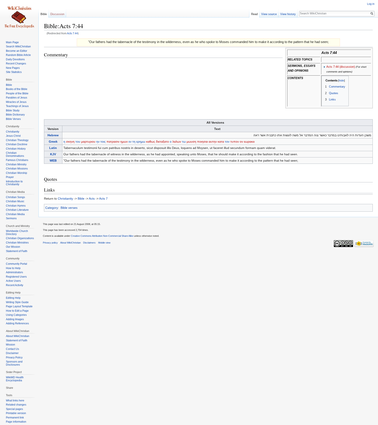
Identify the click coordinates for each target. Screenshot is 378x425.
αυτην (213, 141)
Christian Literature (17, 209)
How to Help (13, 268)
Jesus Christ (13, 135)
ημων (124, 141)
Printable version (16, 413)
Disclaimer (12, 353)
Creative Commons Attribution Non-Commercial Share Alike (102, 236)
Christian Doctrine (16, 144)
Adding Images (15, 319)
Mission (10, 344)
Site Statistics (14, 72)
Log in (370, 3)
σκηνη (70, 141)
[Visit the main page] (19, 17)
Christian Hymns (16, 205)
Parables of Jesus (16, 97)
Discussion (57, 14)
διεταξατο (162, 141)
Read (254, 14)
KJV (53, 154)
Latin (53, 148)
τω (184, 141)
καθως (150, 141)
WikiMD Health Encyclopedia (15, 379)
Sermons (11, 218)
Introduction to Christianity (14, 183)
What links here (15, 400)
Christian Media (15, 214)
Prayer (10, 177)
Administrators (14, 272)
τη (133, 141)
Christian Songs (15, 197)
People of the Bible (17, 93)
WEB (53, 160)
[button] (326, 80)
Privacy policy (50, 242)
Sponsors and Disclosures (14, 363)
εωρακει (249, 141)
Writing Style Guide (17, 302)
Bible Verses (13, 119)
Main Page (12, 42)
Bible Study (12, 110)
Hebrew (53, 135)
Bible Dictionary (15, 114)
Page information (16, 421)
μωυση (191, 141)
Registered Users (16, 276)
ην (98, 141)
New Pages (13, 67)
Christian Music (15, 201)
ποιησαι (202, 141)
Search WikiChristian (18, 46)
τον (227, 141)
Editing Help (13, 297)
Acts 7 (103, 198)
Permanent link (15, 417)
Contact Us (12, 349)
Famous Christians (17, 160)
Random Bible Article (18, 55)
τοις (103, 141)
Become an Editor (16, 50)
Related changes (16, 404)
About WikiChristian (17, 336)
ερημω (140, 141)
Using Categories (16, 314)
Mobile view (104, 242)
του (77, 141)
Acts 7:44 (72, 33)
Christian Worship (16, 172)
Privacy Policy (14, 357)
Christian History (16, 148)
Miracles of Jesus (16, 102)
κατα (221, 141)
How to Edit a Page (17, 310)
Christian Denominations (15, 154)
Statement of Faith (16, 251)
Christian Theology (17, 140)
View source (269, 14)
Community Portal (16, 263)
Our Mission (13, 246)
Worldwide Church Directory (17, 233)
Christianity (65, 198)
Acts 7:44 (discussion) (340, 66)
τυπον (234, 141)
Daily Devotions (15, 59)
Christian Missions (17, 168)
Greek (53, 141)
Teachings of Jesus (17, 106)
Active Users (13, 280)
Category (51, 207)
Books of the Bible (16, 89)
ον (241, 141)
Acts (92, 198)
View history (288, 14)
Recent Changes (16, 63)
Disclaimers (89, 242)
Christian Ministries (17, 242)
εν (130, 141)
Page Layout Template (19, 306)
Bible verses (69, 207)
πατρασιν (113, 141)
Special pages (14, 409)
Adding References (17, 323)
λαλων (176, 141)
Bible (81, 198)
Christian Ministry (16, 164)
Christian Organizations (20, 238)
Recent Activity (14, 285)
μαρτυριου (88, 141)
